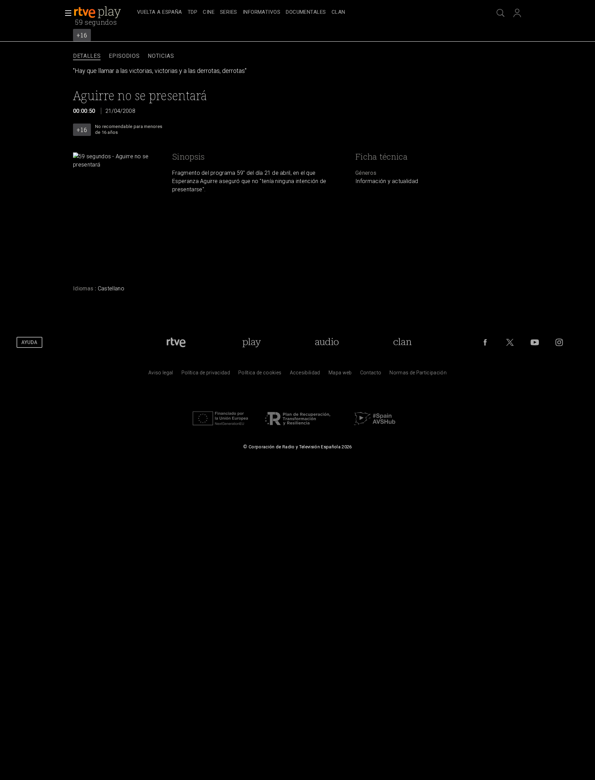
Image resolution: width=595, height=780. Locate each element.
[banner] (104, 12)
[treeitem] (159, 13)
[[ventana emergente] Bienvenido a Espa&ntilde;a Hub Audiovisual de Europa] (374, 427)
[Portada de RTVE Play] (98, 12)
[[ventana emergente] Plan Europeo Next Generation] (220, 427)
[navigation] (305, 12)
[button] (66, 13)
